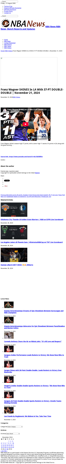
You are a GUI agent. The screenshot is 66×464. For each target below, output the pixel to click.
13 (5, 445)
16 (11, 445)
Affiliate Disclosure (10, 9)
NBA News (7, 41)
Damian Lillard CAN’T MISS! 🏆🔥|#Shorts (17, 265)
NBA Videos (7, 48)
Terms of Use (8, 6)
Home (6, 40)
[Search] (1, 16)
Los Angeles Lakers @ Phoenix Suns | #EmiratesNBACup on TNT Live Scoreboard (32, 242)
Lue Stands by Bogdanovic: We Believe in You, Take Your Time (27, 416)
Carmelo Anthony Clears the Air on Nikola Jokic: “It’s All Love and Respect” (33, 341)
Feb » (5, 451)
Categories (4, 426)
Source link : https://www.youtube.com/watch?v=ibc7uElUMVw (22, 156)
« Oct (2, 451)
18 (1, 447)
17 (13, 445)
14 (7, 445)
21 (7, 447)
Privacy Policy (8, 11)
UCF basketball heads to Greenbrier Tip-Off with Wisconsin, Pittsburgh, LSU (26, 196)
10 (13, 443)
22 (9, 447)
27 (5, 449)
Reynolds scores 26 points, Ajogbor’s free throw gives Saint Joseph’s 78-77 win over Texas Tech (33, 195)
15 (9, 445)
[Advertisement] (21, 34)
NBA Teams (7, 46)
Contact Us (7, 13)
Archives (3, 433)
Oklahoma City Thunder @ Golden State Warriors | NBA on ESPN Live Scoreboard (32, 219)
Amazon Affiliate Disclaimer (12, 8)
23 (11, 447)
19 (3, 447)
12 (3, 445)
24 (13, 447)
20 (5, 447)
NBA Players (8, 44)
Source (37, 173)
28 (7, 449)
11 (1, 445)
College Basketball (10, 43)
